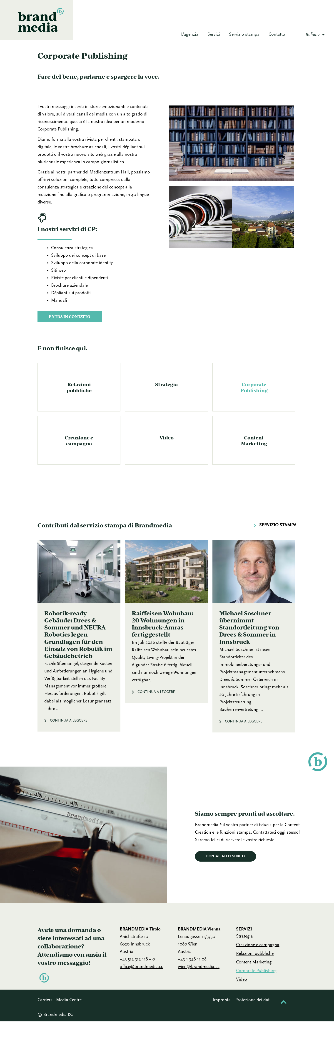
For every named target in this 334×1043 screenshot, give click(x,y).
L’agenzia (189, 34)
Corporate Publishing (254, 387)
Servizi (213, 34)
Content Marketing (254, 440)
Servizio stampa (244, 34)
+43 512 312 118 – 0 (137, 959)
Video (167, 437)
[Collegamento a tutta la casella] (78, 636)
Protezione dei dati (253, 1000)
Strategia (166, 384)
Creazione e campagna (79, 440)
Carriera (45, 1000)
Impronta (222, 1000)
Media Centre (69, 1000)
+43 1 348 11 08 (192, 959)
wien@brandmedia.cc (198, 967)
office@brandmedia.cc (141, 967)
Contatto (277, 34)
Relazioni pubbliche (79, 387)
